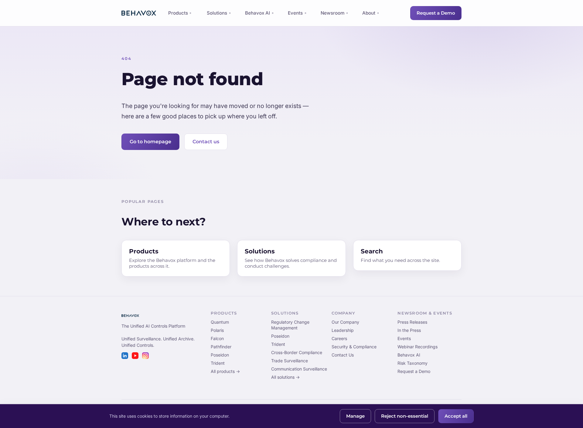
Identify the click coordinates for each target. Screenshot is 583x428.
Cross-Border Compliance (296, 352)
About (368, 13)
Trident (218, 363)
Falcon (217, 338)
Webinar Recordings (417, 346)
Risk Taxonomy (412, 363)
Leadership (343, 330)
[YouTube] (135, 355)
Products (178, 14)
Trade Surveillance (289, 360)
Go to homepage (150, 141)
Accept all (456, 416)
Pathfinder (221, 346)
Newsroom (332, 13)
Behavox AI (257, 13)
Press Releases (412, 322)
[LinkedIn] (124, 355)
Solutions (217, 13)
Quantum (220, 322)
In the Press (409, 330)
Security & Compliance (354, 346)
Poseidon (220, 354)
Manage (355, 416)
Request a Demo (436, 13)
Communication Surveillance (299, 368)
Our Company (345, 322)
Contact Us (343, 354)
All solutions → (285, 377)
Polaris (217, 330)
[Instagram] (145, 355)
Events (295, 13)
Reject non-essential (404, 416)
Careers (339, 338)
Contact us (206, 141)
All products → (225, 371)
